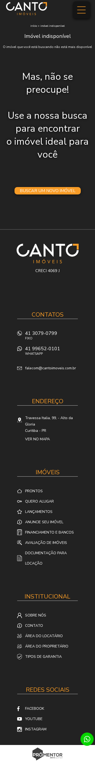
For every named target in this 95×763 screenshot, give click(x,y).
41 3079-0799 (41, 335)
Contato (34, 625)
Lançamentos (39, 511)
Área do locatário (44, 635)
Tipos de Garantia (43, 656)
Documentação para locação (46, 558)
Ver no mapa (37, 439)
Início (33, 26)
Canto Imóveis (48, 253)
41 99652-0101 (42, 350)
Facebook (34, 708)
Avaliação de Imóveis (46, 542)
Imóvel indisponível (52, 26)
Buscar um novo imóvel (47, 191)
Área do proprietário (46, 646)
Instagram (35, 729)
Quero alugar (39, 501)
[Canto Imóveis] (26, 8)
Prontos (34, 491)
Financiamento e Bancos (49, 532)
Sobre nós (35, 615)
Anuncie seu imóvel (44, 522)
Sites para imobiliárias (47, 761)
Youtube (33, 718)
